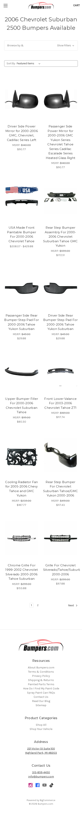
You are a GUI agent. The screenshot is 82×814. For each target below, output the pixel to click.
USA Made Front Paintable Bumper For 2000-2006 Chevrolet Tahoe (21, 234)
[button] (41, 45)
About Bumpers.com (41, 667)
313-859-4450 (41, 772)
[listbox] (29, 64)
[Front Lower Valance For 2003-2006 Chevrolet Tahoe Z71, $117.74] (60, 371)
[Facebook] (37, 785)
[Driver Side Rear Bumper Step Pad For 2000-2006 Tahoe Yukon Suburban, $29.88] (60, 288)
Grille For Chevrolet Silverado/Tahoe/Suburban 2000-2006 (60, 569)
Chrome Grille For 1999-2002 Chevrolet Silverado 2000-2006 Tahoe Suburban (21, 572)
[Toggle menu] (5, 5)
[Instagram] (30, 785)
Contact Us (41, 697)
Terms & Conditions (41, 671)
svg (51, 785)
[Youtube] (44, 785)
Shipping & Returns (41, 680)
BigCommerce (47, 800)
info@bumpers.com (41, 776)
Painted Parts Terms (41, 684)
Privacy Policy (41, 676)
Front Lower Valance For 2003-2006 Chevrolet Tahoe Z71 (60, 403)
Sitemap (41, 705)
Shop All (41, 725)
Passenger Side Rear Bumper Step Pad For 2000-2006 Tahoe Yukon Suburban (21, 322)
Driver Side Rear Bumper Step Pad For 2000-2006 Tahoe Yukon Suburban (60, 322)
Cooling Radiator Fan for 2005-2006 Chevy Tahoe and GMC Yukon (21, 488)
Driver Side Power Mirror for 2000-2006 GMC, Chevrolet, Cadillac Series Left (21, 133)
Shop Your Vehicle (41, 729)
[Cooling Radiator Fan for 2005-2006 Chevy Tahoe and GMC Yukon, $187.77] (21, 455)
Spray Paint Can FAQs (41, 692)
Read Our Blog (41, 701)
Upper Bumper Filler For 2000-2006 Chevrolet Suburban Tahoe (21, 405)
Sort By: (11, 63)
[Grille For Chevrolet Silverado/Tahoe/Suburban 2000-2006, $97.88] (60, 538)
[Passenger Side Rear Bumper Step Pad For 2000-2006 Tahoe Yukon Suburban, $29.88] (21, 288)
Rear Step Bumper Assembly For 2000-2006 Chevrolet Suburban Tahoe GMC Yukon (60, 236)
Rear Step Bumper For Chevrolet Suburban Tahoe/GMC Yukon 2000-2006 (60, 488)
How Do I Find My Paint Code (41, 688)
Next (71, 605)
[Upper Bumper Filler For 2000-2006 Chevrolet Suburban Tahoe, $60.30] (21, 371)
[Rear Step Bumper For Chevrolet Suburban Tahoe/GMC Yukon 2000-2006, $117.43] (60, 455)
